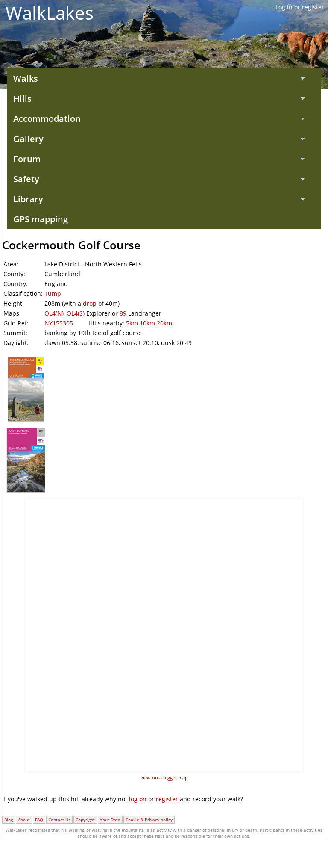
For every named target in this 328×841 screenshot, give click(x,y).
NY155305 (58, 323)
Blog (8, 820)
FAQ (39, 820)
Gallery (28, 139)
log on (137, 799)
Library (28, 199)
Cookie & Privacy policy (149, 820)
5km (132, 323)
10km (147, 323)
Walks (25, 78)
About (24, 820)
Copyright (85, 820)
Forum (27, 159)
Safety (26, 179)
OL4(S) (76, 313)
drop (90, 303)
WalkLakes (50, 12)
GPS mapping (40, 219)
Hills (22, 98)
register (167, 799)
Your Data (110, 820)
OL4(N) (54, 313)
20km (164, 323)
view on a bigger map (164, 777)
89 (123, 313)
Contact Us (59, 820)
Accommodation (47, 118)
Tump (52, 293)
